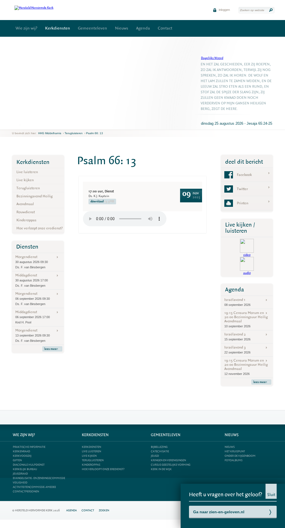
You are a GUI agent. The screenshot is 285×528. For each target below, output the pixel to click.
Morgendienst (31, 261)
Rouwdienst (25, 212)
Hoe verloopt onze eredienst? (39, 228)
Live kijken (25, 180)
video (246, 255)
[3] (24, 125)
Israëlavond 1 (237, 301)
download (102, 201)
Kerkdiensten (57, 28)
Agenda (143, 28)
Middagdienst (31, 280)
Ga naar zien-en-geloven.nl (218, 512)
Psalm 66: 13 (94, 133)
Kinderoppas (26, 220)
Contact (165, 28)
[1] (17, 125)
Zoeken (104, 510)
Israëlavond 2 (237, 336)
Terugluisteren (74, 133)
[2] (20, 125)
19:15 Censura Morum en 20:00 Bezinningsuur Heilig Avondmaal (246, 319)
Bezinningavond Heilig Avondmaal (34, 200)
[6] (35, 125)
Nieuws (121, 28)
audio (247, 273)
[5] (31, 125)
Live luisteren (27, 172)
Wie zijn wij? (26, 28)
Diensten (27, 247)
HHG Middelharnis (49, 133)
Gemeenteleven (92, 28)
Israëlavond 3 (237, 349)
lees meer (51, 349)
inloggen (224, 9)
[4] (27, 125)
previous (13, 125)
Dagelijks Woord (212, 58)
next (42, 125)
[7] (38, 125)
